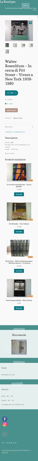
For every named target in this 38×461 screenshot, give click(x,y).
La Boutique (8, 1)
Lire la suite (19, 194)
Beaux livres (18, 118)
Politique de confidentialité (12, 450)
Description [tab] (9, 126)
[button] (30, 22)
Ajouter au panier (11, 110)
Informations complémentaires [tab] (15, 132)
